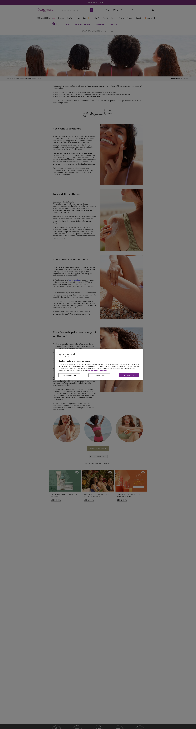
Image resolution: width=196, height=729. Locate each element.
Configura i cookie (69, 375)
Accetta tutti (129, 375)
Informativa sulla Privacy (97, 371)
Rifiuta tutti (99, 375)
